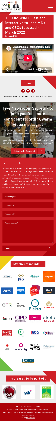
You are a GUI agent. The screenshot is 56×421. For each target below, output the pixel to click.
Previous (7, 96)
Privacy (19, 406)
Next (50, 96)
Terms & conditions (32, 406)
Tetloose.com (30, 418)
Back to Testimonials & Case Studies (30, 96)
